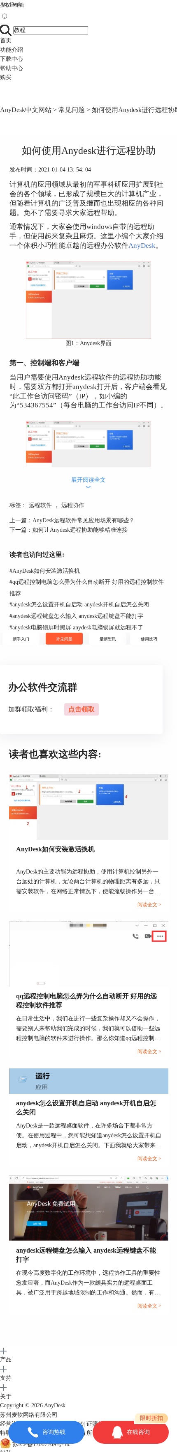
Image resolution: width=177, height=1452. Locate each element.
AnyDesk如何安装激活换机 (44, 571)
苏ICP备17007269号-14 (41, 1444)
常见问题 (71, 109)
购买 (6, 77)
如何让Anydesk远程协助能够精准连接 (80, 530)
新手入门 (21, 639)
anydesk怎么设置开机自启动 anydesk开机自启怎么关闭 (79, 604)
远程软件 (40, 505)
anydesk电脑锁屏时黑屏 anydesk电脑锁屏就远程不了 (76, 627)
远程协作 (72, 505)
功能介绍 (11, 50)
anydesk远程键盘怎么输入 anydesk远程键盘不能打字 (76, 616)
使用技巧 (149, 639)
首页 (6, 40)
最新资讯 (108, 639)
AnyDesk (10, 4)
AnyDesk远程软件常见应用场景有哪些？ (84, 520)
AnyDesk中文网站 (25, 109)
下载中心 (11, 59)
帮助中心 (11, 68)
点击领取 (81, 709)
